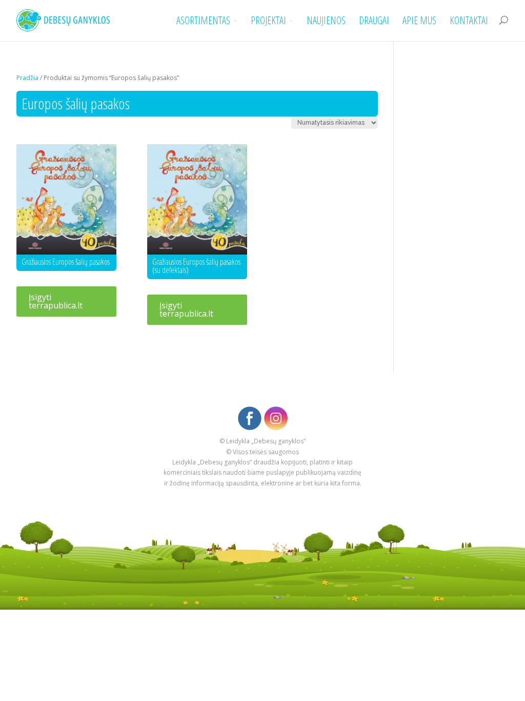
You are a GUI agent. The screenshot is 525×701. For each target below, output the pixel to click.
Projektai (268, 20)
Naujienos (326, 20)
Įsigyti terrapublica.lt (56, 301)
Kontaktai (469, 20)
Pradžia (27, 77)
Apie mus (419, 20)
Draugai (374, 20)
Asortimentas (203, 20)
